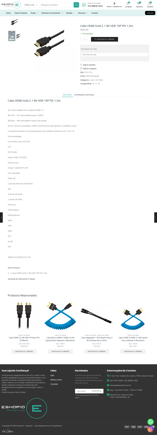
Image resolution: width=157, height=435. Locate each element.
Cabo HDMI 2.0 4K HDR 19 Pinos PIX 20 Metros (24, 339)
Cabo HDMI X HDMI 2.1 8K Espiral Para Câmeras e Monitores (133, 339)
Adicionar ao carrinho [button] (36, 317)
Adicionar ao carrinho (105, 39)
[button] (114, 4)
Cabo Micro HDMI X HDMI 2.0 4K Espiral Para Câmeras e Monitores (60, 339)
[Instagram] (150, 429)
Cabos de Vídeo (96, 80)
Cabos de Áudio (90, 335)
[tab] (67, 95)
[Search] (76, 4)
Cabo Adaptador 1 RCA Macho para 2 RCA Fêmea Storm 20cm (96, 339)
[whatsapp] (98, 84)
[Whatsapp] (150, 422)
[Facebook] (93, 84)
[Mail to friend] (96, 84)
